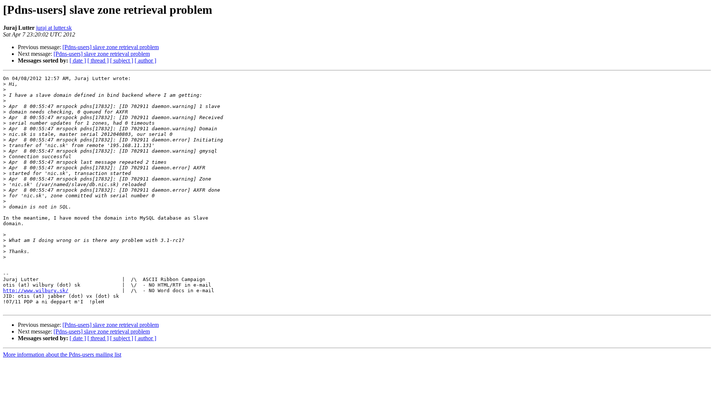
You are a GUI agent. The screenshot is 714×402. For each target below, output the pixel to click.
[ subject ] (121, 60)
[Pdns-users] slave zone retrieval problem (110, 47)
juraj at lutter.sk (54, 28)
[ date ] (78, 60)
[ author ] (145, 60)
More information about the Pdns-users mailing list (62, 354)
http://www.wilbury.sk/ (35, 290)
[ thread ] (98, 60)
